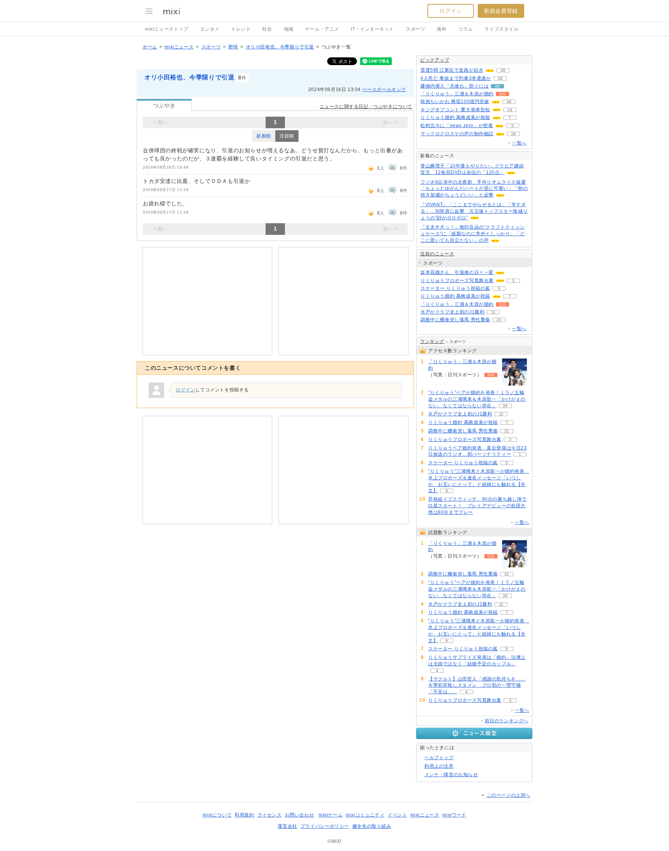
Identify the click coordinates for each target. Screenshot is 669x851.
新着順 (263, 136)
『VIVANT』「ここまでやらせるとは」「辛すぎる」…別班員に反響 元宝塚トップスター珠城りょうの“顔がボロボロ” (474, 211)
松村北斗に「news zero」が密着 (456, 125)
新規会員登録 (501, 11)
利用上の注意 (439, 766)
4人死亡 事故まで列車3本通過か (455, 78)
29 (503, 70)
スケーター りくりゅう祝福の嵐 (455, 288)
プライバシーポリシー (324, 826)
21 (499, 320)
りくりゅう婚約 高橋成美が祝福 (455, 117)
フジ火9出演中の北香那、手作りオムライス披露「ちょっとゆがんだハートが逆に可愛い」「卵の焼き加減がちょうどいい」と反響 (474, 188)
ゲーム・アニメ (322, 29)
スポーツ (415, 29)
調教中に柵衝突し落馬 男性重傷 (455, 319)
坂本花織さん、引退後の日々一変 (457, 272)
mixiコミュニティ (365, 815)
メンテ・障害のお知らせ (451, 774)
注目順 (287, 136)
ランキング (432, 341)
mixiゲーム (331, 815)
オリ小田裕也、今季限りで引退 (280, 47)
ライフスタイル (501, 29)
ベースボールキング (384, 89)
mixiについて (217, 815)
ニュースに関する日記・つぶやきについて (366, 106)
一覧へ (519, 143)
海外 (441, 29)
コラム (465, 29)
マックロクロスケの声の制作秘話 (457, 133)
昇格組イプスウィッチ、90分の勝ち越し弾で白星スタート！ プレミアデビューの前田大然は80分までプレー (477, 505)
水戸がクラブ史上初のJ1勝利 (452, 312)
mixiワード (454, 815)
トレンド (240, 29)
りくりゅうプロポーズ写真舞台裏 (457, 280)
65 (497, 86)
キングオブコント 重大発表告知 (455, 109)
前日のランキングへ (506, 721)
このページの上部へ (508, 795)
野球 (233, 47)
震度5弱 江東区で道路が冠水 (451, 70)
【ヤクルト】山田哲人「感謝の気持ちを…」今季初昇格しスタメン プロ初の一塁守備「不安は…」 (477, 685)
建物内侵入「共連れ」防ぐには (454, 86)
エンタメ (210, 29)
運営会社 (287, 826)
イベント (397, 815)
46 (509, 102)
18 (513, 134)
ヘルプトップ (439, 757)
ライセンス (269, 815)
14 (510, 110)
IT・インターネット (372, 29)
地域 (288, 29)
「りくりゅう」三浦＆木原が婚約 (457, 93)
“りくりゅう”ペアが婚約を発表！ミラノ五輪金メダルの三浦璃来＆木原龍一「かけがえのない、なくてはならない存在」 (477, 399)
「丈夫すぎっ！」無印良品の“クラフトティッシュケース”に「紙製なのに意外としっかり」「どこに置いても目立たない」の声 (472, 233)
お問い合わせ (299, 815)
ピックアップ (434, 60)
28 (500, 78)
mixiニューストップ (167, 29)
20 (505, 406)
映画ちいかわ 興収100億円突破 (454, 101)
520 (502, 94)
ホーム (149, 47)
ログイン (450, 11)
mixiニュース (179, 47)
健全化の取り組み (371, 826)
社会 (267, 29)
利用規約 (244, 815)
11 (493, 312)
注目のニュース (437, 254)
